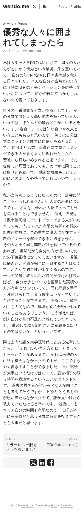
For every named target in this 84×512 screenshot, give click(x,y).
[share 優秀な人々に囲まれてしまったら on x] (33, 462)
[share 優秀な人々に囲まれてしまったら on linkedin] (42, 462)
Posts (22, 24)
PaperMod (67, 505)
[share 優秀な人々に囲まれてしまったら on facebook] (50, 462)
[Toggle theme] (34, 6)
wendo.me (16, 6)
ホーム (8, 24)
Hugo (54, 505)
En (45, 6)
